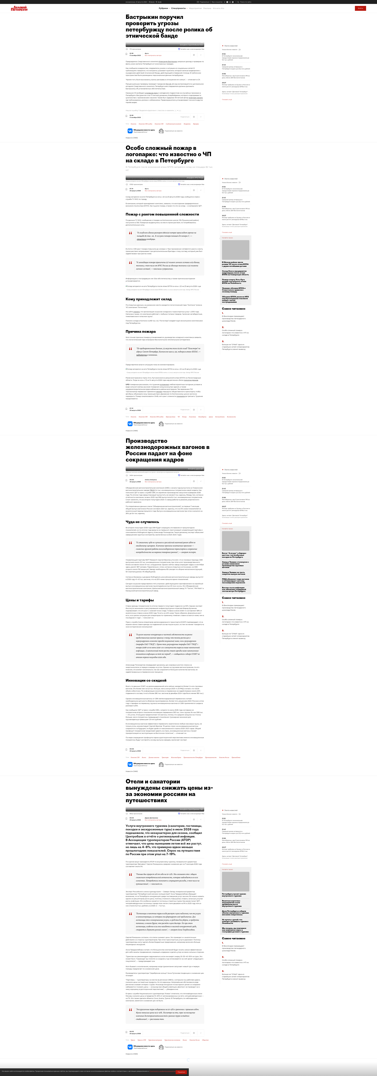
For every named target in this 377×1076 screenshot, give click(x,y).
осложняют (164, 384)
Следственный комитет (173, 124)
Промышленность (211, 757)
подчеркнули (141, 354)
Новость (133, 124)
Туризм (133, 1040)
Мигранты (187, 124)
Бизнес (144, 757)
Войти (360, 8)
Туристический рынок (155, 1040)
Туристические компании (172, 1040)
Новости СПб (159, 124)
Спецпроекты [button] (178, 8)
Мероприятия (195, 8)
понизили (181, 396)
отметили (141, 239)
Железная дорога (176, 757)
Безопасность (231, 417)
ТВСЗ (152, 490)
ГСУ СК (168, 84)
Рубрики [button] (164, 8)
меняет (159, 392)
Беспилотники (220, 417)
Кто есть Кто (218, 8)
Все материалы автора (153, 55)
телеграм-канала (196, 98)
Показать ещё (227, 99)
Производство (236, 757)
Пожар (184, 417)
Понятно (181, 1072)
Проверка (196, 124)
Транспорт (165, 757)
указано (136, 312)
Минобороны (202, 417)
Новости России (224, 757)
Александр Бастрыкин (168, 61)
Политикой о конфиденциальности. (163, 1071)
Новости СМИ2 (132, 138)
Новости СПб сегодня (145, 124)
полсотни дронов (191, 380)
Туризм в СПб (142, 1040)
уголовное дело (151, 93)
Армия (211, 417)
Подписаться (204, 2)
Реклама (207, 8)
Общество (205, 1040)
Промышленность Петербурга (193, 757)
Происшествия (170, 417)
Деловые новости (154, 757)
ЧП (179, 417)
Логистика (192, 417)
